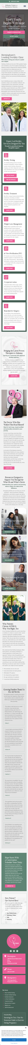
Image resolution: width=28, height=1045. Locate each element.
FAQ (8, 917)
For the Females (11, 179)
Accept (14, 1040)
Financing (9, 919)
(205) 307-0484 (10, 971)
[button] (26, 1027)
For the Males (10, 175)
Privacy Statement (14, 1043)
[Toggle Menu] (25, 6)
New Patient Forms (11, 913)
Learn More (9, 210)
